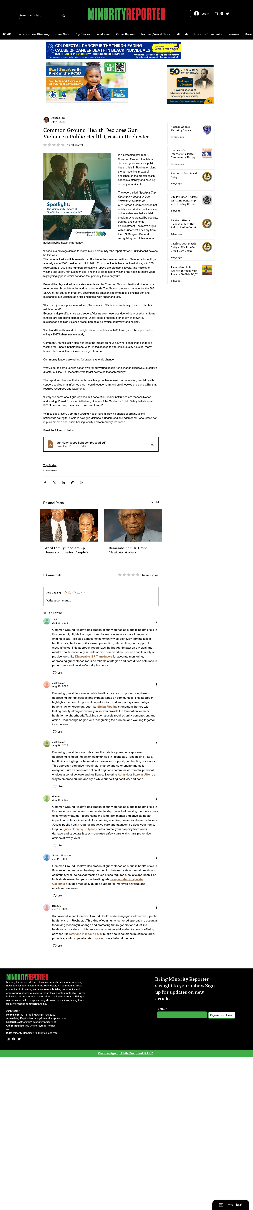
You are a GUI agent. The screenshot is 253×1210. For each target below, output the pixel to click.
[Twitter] (227, 13)
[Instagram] (216, 13)
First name (47, 611)
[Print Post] (81, 678)
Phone (44, 624)
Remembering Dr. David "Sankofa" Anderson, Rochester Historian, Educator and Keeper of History (128, 746)
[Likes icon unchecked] (54, 869)
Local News (50, 666)
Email (107, 624)
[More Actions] (156, 817)
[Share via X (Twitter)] (54, 678)
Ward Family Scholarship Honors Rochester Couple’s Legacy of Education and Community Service (66, 746)
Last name (110, 611)
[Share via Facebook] (45, 678)
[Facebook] (222, 13)
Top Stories (49, 661)
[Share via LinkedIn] (63, 678)
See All (155, 697)
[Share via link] (72, 678)
